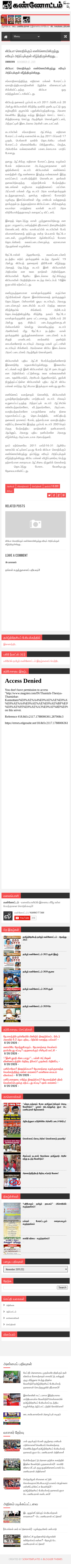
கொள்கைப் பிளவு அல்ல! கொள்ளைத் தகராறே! (44, 1138)
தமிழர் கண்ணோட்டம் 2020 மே (37, 1006)
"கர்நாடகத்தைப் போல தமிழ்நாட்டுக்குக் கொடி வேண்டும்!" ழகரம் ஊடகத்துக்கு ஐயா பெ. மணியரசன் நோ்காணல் (44, 1107)
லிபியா (9, 490)
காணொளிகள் (12, 1317)
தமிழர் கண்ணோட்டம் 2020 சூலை (38, 971)
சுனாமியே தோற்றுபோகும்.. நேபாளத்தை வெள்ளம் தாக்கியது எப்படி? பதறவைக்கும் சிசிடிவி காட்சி (30, 1048)
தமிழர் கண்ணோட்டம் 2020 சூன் (38, 989)
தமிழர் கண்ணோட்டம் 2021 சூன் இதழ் (40, 954)
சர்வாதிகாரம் (23, 486)
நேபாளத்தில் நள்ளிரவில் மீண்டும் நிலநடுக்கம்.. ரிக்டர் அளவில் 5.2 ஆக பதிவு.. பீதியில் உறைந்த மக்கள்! (31, 1037)
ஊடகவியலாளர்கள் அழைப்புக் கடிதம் (42, 1414)
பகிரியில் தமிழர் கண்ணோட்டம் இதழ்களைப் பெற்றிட (31, 661)
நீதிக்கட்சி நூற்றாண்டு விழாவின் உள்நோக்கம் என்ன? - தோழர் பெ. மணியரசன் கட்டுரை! (39, 1540)
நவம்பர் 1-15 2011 (52, 486)
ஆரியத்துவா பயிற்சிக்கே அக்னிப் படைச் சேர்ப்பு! (44, 1121)
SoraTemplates (31, 1559)
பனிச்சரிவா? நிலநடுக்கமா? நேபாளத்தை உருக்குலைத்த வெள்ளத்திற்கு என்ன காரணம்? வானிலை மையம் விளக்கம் (33, 1072)
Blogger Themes (52, 1559)
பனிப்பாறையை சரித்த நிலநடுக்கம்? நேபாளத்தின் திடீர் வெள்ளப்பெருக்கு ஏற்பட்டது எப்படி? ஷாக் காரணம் (32, 1080)
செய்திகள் (36, 486)
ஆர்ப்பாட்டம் (11, 1311)
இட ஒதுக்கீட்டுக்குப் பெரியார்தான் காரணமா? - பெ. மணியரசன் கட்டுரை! (42, 1514)
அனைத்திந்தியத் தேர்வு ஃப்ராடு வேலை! (41, 1173)
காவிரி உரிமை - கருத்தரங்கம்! (36, 1238)
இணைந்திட (9, 644)
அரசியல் (10, 486)
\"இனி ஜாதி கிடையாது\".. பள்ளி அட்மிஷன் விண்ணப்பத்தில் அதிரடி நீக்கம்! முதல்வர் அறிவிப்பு (30, 1059)
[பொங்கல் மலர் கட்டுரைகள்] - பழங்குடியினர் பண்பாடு (30, 1529)
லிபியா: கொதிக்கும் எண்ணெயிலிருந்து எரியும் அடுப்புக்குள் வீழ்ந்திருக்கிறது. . (32, 542)
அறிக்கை (10, 1305)
